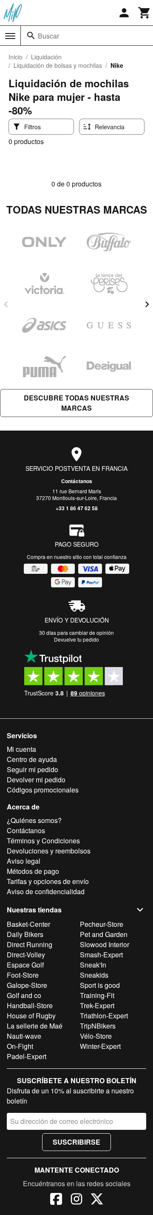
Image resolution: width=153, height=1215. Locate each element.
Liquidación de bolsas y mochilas (58, 65)
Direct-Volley (26, 954)
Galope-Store (27, 985)
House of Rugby (31, 1015)
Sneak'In (93, 965)
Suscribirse (76, 1142)
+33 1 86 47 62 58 (77, 508)
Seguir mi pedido (32, 769)
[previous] (6, 304)
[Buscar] (31, 35)
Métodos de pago (33, 871)
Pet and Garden (104, 934)
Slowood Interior (104, 944)
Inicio (15, 57)
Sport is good (100, 985)
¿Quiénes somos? (34, 820)
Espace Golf (25, 965)
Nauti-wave (24, 1036)
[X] (97, 1200)
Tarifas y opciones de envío (48, 881)
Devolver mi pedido (36, 779)
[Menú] (10, 36)
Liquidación (46, 57)
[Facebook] (56, 1200)
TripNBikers (98, 1026)
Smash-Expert (101, 954)
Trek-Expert (97, 1005)
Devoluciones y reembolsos (49, 851)
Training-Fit (97, 995)
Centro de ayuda (32, 759)
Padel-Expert (26, 1056)
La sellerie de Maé (34, 1026)
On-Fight (20, 1046)
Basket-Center (28, 924)
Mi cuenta (21, 749)
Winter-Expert (100, 1046)
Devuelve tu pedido (76, 639)
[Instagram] (76, 1200)
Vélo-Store (96, 1036)
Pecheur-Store (101, 924)
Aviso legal (23, 861)
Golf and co (24, 995)
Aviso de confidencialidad (46, 891)
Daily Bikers (25, 934)
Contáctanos (76, 481)
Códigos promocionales (43, 790)
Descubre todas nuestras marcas (76, 403)
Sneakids (94, 975)
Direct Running (29, 944)
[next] (147, 304)
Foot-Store (23, 975)
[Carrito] (144, 12)
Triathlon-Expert (104, 1015)
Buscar (48, 36)
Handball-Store (30, 1005)
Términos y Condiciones (43, 840)
